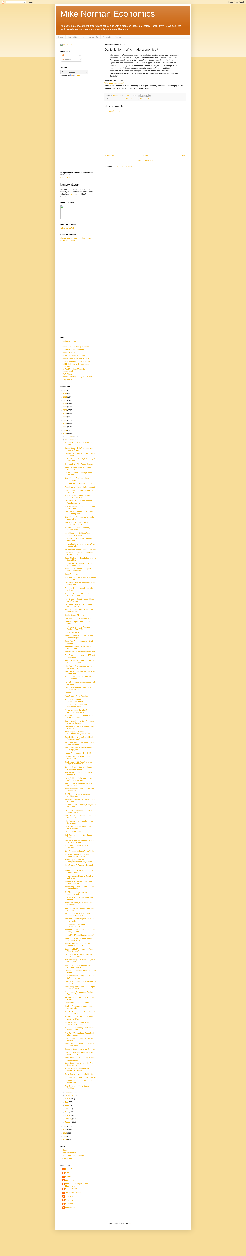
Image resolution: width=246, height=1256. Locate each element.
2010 (65, 1133)
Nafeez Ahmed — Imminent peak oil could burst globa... (78, 939)
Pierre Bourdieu (148, 99)
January (68, 1122)
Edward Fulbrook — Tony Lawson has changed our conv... (79, 662)
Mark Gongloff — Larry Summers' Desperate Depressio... (77, 914)
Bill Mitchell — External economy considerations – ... (77, 529)
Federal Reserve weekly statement (75, 347)
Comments (68, 60)
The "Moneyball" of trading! (75, 632)
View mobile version (145, 160)
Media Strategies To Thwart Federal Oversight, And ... (78, 749)
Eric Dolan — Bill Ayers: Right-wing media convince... (78, 605)
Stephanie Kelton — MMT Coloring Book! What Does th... (78, 595)
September (69, 1095)
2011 (65, 1130)
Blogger (133, 1224)
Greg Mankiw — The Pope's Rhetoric (79, 464)
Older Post (181, 156)
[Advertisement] (145, 133)
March (67, 1116)
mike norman (70, 1207)
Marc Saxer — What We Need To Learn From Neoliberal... (80, 743)
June (67, 1105)
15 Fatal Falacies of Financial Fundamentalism (73, 370)
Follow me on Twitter (68, 228)
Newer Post (109, 156)
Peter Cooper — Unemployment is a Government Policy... (79, 925)
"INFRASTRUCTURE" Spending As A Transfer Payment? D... (79, 872)
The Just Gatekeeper (73, 1193)
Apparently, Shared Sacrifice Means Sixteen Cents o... (78, 647)
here (72, 194)
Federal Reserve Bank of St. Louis (75, 358)
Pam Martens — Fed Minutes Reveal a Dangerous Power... (79, 841)
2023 (65, 400)
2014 (65, 430)
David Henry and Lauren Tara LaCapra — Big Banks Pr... (80, 988)
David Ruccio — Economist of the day (79, 1074)
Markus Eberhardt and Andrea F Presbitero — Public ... (77, 1070)
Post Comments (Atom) (124, 167)
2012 (65, 1126)
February (68, 1119)
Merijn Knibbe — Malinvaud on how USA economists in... (78, 779)
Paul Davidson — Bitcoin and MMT (78, 618)
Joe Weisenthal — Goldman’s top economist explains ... (77, 534)
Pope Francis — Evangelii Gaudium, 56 (80, 487)
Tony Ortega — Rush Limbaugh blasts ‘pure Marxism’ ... (79, 600)
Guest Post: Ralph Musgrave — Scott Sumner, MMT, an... (79, 642)
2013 (65, 433)
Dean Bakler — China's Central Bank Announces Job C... (79, 738)
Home (60, 37)
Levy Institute (67, 380)
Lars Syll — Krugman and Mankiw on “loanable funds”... (79, 898)
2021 (65, 407)
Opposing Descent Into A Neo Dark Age (80, 1049)
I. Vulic (67, 1173)
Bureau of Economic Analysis (73, 355)
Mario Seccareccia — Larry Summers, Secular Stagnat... (79, 637)
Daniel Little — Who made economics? (80, 652)
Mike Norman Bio (90, 37)
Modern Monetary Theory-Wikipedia (76, 361)
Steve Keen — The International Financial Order (77, 479)
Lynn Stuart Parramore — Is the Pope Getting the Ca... (79, 554)
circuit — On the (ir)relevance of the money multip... (78, 1007)
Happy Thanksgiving (73, 574)
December (69, 436)
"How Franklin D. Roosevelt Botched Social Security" (79, 866)
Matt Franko (69, 1180)
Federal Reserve (68, 353)
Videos (118, 37)
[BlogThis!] (141, 95)
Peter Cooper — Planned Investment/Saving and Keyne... (78, 733)
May (67, 1109)
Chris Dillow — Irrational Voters (77, 1003)
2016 (65, 424)
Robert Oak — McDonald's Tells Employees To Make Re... (77, 855)
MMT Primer (67, 374)
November (69, 440)
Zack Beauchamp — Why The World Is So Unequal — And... (79, 977)
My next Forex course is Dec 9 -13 (78, 753)
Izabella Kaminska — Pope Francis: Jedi (80, 549)
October (68, 1092)
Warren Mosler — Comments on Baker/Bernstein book (77, 1023)
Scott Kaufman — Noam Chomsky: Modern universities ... (78, 497)
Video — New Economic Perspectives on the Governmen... (79, 570)
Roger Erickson (71, 1189)
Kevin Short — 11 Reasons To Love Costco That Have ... (78, 955)
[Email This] (139, 95)
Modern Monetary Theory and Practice (77, 377)
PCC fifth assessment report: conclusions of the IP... (76, 701)
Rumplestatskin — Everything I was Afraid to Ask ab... (78, 882)
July (66, 1102)
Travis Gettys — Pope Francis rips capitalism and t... (78, 688)
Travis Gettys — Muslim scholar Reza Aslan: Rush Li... (79, 491)
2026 (65, 390)
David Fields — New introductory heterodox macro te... (77, 966)
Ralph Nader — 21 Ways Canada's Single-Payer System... (78, 763)
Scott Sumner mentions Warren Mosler (79, 851)
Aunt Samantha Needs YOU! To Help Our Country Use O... (79, 513)
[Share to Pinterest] (149, 95)
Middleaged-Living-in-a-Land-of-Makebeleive (78, 1185)
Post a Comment (114, 111)
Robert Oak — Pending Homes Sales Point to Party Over (79, 717)
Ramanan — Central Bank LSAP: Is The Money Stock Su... (80, 931)
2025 (65, 394)
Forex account (67, 344)
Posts (66, 55)
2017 (65, 420)
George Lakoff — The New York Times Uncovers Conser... (79, 722)
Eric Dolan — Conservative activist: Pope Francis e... (78, 502)
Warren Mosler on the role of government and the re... (76, 711)
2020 (65, 410)
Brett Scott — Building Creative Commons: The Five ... (76, 523)
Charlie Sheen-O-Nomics (74, 615)
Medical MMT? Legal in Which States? (79, 935)
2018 (65, 417)
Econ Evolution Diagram (74, 832)
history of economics (118, 99)
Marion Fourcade (132, 99)
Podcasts (107, 37)
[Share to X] (144, 95)
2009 (65, 1136)
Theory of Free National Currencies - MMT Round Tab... (79, 564)
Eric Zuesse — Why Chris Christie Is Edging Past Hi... (78, 811)
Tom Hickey (69, 1196)
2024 (65, 397)
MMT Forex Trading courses (73, 1156)
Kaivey (68, 1177)
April (67, 1112)
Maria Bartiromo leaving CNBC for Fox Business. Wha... (79, 1029)
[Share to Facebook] (147, 95)
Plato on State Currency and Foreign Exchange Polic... (79, 993)
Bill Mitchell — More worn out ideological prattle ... (76, 893)
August (68, 1099)
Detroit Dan (69, 1169)
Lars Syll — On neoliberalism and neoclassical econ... (78, 706)
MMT (140, 99)
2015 (65, 427)
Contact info (73, 37)
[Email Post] (134, 95)
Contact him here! (67, 178)
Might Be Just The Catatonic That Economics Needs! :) (77, 945)
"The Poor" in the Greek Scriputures (78, 484)
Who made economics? (114, 83)
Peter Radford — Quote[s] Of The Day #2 (80, 1077)
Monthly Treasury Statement (73, 350)
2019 (65, 414)
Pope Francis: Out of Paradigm (76, 696)
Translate (79, 76)
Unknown (69, 1200)
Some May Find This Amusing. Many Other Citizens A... (79, 950)
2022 (65, 404)
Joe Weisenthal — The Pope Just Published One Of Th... (77, 628)
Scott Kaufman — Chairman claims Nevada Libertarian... (78, 768)
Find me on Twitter (69, 341)
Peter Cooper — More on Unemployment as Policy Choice (78, 861)
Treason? (68, 693)
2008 (65, 1140)
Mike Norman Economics (107, 13)
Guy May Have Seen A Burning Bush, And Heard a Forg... (79, 1053)
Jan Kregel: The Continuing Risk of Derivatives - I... (78, 474)
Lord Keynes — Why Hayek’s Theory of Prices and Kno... (80, 460)
